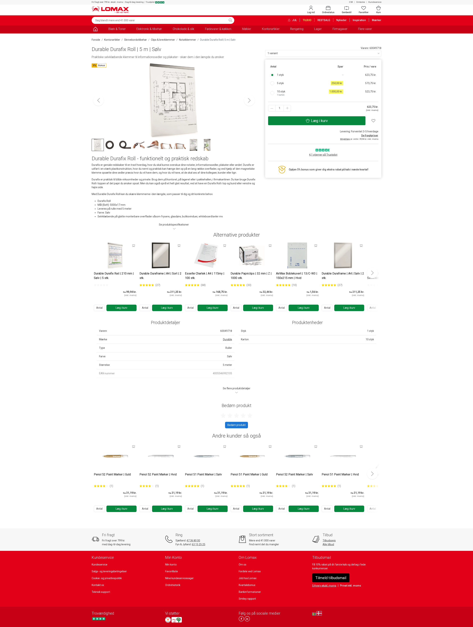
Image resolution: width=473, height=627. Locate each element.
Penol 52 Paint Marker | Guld (112, 474)
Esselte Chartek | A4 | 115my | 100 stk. (204, 276)
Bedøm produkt (236, 424)
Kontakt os (98, 585)
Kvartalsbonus (247, 585)
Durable (227, 339)
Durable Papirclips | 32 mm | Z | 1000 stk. (251, 276)
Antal (99, 307)
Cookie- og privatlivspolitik (107, 578)
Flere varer (365, 29)
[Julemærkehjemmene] (168, 620)
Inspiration (359, 20)
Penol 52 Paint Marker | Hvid (158, 474)
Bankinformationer (250, 591)
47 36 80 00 (193, 540)
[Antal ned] (271, 108)
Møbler (246, 29)
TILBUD (307, 20)
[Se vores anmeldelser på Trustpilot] (98, 619)
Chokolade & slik (183, 29)
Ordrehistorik (172, 585)
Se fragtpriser (369, 135)
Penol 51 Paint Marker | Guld (249, 474)
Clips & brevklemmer (163, 39)
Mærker (376, 20)
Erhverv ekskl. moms (324, 585)
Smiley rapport (247, 598)
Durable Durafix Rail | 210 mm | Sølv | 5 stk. (114, 276)
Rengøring (296, 29)
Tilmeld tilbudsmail (330, 578)
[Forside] (95, 29)
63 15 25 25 (198, 544)
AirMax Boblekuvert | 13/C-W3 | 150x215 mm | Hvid (296, 276)
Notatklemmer (187, 39)
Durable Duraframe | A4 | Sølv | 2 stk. (343, 276)
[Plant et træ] (176, 620)
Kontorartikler (271, 29)
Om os (242, 564)
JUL (294, 20)
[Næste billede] (249, 100)
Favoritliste (171, 571)
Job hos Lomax (247, 578)
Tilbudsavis (329, 540)
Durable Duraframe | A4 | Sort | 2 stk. (160, 276)
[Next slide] (372, 272)
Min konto (171, 564)
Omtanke (360, 2)
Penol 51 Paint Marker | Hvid (340, 474)
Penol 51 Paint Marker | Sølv (203, 474)
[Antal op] (287, 108)
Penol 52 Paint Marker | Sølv (294, 474)
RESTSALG (323, 20)
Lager (318, 29)
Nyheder (341, 20)
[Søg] (230, 20)
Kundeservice (374, 2)
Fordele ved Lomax (250, 571)
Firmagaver (340, 29)
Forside (96, 39)
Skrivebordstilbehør (135, 39)
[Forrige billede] (98, 100)
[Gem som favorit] (134, 245)
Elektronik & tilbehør (149, 29)
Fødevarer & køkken (218, 29)
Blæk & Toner (117, 29)
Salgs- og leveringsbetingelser (109, 571)
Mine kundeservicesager (179, 578)
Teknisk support (101, 591)
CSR (351, 2)
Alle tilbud (328, 544)
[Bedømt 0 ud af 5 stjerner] (101, 285)
